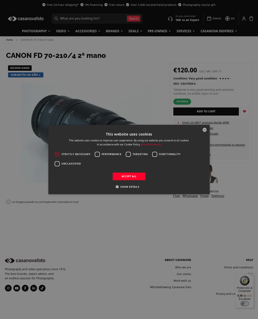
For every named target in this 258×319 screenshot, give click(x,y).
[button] (129, 186)
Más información (151, 144)
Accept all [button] (129, 176)
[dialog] (129, 159)
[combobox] (205, 130)
